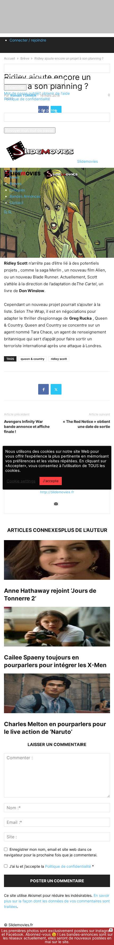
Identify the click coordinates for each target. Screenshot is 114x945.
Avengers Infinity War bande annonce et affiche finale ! (27, 426)
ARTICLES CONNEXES (34, 530)
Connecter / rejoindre (28, 40)
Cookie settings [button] (21, 481)
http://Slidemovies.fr (57, 492)
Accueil (16, 171)
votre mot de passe (81, 81)
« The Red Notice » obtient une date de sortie (86, 424)
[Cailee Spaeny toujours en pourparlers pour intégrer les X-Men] (57, 626)
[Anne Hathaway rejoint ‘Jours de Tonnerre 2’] (57, 560)
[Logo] (23, 179)
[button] (5, 212)
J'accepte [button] (51, 481)
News (14, 177)
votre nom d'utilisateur (23, 75)
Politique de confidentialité (27, 99)
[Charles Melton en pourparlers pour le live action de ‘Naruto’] (57, 693)
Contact (16, 202)
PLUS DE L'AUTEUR (84, 530)
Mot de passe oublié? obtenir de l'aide (37, 93)
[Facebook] (43, 389)
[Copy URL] (68, 389)
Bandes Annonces (25, 196)
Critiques (17, 190)
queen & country (32, 359)
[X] (56, 389)
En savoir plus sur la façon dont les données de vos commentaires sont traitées (57, 901)
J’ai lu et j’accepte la (51, 866)
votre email (13, 124)
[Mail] (56, 504)
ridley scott (59, 359)
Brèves (15, 183)
